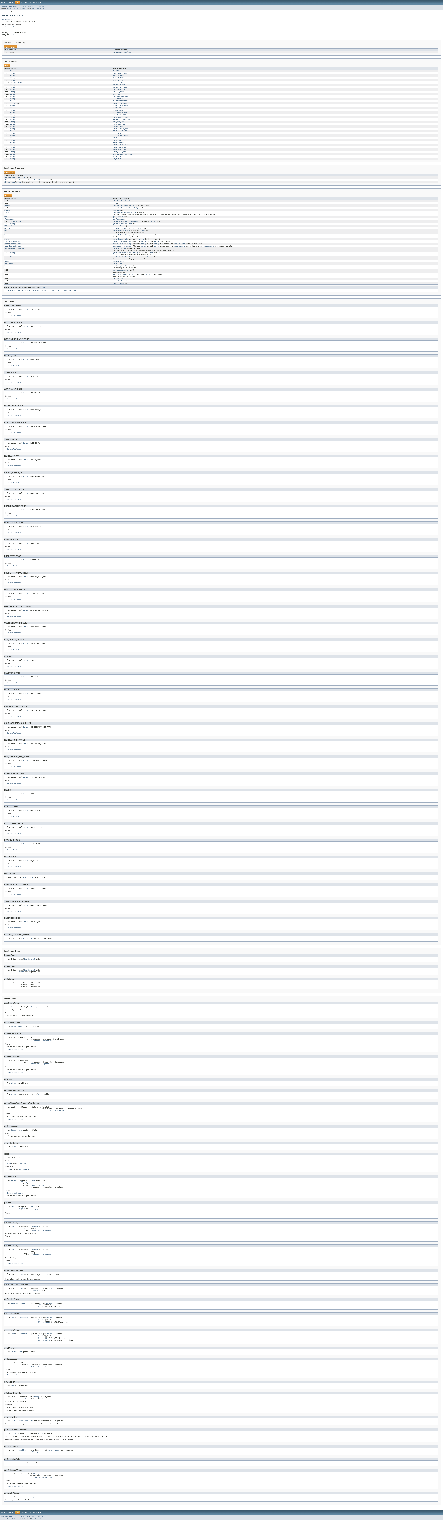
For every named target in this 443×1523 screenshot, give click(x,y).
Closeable (8, 27)
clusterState (118, 82)
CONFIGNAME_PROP (119, 89)
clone (7, 290)
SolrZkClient (20, 177)
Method (22, 8)
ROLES (115, 138)
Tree (26, 2)
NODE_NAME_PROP (118, 122)
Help (39, 2)
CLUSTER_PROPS (118, 78)
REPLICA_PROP (118, 133)
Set (11, 103)
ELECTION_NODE (118, 99)
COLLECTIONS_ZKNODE (120, 87)
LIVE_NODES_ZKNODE (120, 112)
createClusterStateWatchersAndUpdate (127, 208)
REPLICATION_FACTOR (120, 135)
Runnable (37, 180)
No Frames (30, 6)
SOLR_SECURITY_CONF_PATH (122, 154)
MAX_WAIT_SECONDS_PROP (121, 119)
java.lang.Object (7, 19)
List (6, 241)
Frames (23, 6)
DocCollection (15, 221)
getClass (28, 290)
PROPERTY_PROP (118, 126)
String (12, 71)
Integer (7, 205)
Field (13, 8)
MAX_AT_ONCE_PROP (119, 115)
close (115, 203)
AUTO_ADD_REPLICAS (120, 73)
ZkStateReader (9, 177)
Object (12, 34)
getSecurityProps (119, 248)
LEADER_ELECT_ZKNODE (120, 105)
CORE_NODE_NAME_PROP (120, 96)
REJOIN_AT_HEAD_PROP (120, 131)
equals (12, 290)
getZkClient (117, 263)
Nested (9, 8)
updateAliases (118, 278)
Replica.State (179, 244)
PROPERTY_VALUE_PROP (120, 129)
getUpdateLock (118, 261)
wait (66, 290)
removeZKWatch (118, 270)
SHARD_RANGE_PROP (119, 149)
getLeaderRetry (118, 230)
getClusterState (119, 219)
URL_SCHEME (117, 159)
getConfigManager (119, 226)
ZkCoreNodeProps (15, 241)
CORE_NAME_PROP (118, 94)
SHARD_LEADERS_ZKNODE (121, 145)
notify (43, 290)
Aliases (7, 210)
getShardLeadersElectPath (122, 253)
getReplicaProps (119, 241)
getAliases (117, 210)
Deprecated (33, 2)
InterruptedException (42, 1041)
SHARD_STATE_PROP (119, 152)
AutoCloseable (16, 27)
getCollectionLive (120, 221)
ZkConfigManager (10, 226)
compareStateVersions (121, 205)
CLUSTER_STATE (118, 80)
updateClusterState (120, 281)
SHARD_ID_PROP (118, 142)
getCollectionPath (120, 224)
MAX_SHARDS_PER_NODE (120, 117)
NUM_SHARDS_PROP (119, 124)
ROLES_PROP (117, 140)
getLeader (116, 228)
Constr (17, 8)
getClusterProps (119, 217)
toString (59, 290)
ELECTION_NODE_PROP (120, 101)
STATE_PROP (117, 156)
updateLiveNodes (119, 283)
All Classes (41, 6)
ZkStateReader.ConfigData (122, 52)
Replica (7, 228)
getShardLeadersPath (120, 257)
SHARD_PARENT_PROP (120, 147)
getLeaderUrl (118, 239)
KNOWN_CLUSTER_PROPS (120, 103)
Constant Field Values (14, 315)
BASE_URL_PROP (118, 75)
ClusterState (17, 82)
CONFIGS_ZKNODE (118, 92)
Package (10, 2)
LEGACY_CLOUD (118, 110)
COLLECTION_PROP (119, 85)
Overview (4, 2)
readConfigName (118, 266)
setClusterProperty (120, 274)
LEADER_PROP (117, 108)
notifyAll (51, 290)
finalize (20, 290)
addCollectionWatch (120, 201)
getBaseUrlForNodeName (121, 212)
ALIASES (116, 71)
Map (5, 217)
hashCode (36, 290)
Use (22, 2)
